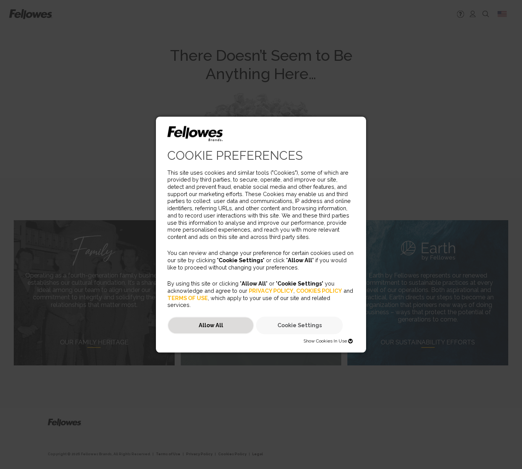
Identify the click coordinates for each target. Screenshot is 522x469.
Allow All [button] (211, 325)
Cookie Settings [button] (299, 325)
